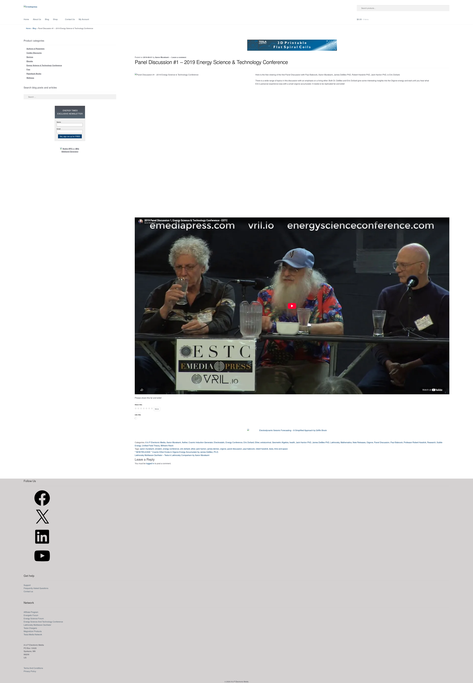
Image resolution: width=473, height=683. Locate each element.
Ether (257, 442)
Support (27, 585)
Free (28, 69)
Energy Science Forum (34, 618)
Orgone (370, 442)
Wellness (30, 78)
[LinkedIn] (42, 545)
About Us (37, 19)
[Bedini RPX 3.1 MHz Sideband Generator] (70, 184)
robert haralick (262, 448)
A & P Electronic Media (155, 442)
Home (26, 19)
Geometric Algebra (280, 442)
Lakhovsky (335, 442)
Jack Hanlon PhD (303, 442)
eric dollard (185, 448)
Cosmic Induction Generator (201, 442)
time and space (281, 448)
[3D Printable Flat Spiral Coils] (292, 45)
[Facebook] (42, 506)
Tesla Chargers (30, 628)
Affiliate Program (31, 612)
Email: (59, 129)
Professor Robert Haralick (415, 442)
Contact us (28, 591)
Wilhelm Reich (167, 445)
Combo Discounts (34, 53)
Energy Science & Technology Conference (44, 65)
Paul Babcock (396, 442)
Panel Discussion (381, 442)
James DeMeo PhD (320, 442)
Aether (185, 442)
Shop (55, 19)
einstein (158, 448)
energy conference (171, 448)
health (292, 442)
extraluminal (265, 442)
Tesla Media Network (33, 634)
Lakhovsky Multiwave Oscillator (37, 624)
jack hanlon (201, 448)
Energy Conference (234, 442)
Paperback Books (33, 73)
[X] (42, 525)
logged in (150, 463)
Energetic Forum (31, 615)
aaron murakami (147, 448)
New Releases (359, 442)
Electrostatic (219, 442)
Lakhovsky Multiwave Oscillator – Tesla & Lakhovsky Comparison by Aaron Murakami (172, 455)
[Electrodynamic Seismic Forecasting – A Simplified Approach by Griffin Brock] (292, 434)
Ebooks (29, 61)
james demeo (213, 448)
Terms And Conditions (33, 668)
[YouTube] (42, 564)
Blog (47, 19)
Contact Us (70, 19)
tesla (271, 448)
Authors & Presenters (35, 48)
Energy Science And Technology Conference (43, 621)
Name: (59, 122)
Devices (29, 57)
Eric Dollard (249, 442)
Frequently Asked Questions (36, 588)
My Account (84, 19)
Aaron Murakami (162, 57)
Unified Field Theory (151, 445)
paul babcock (249, 448)
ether (193, 448)
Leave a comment (178, 57)
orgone (223, 448)
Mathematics (346, 442)
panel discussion (234, 448)
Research (431, 442)
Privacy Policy (30, 671)
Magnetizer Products (33, 631)
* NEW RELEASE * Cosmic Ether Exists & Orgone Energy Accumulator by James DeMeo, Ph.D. (177, 452)
